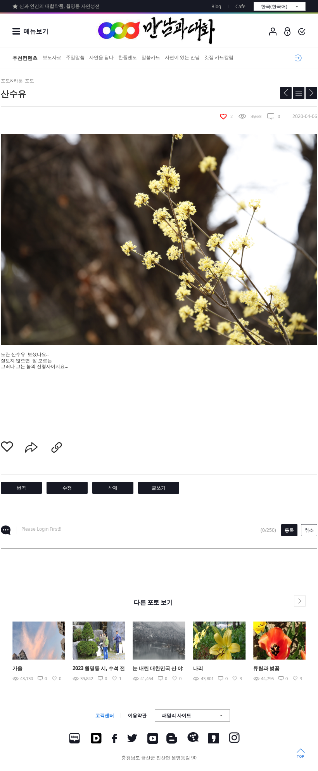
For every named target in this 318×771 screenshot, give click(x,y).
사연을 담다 (101, 57)
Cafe (240, 6)
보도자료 (52, 57)
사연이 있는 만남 (182, 57)
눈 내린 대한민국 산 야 (158, 668)
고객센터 (104, 715)
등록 (289, 530)
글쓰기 (159, 487)
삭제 (113, 487)
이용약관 (137, 715)
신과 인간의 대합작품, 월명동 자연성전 (59, 6)
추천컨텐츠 (25, 57)
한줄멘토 (127, 57)
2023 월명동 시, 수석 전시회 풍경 (99, 669)
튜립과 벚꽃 (266, 668)
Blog (216, 6)
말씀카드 (151, 57)
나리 (198, 668)
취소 (309, 530)
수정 (67, 487)
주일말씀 (75, 57)
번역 (21, 487)
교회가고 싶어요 (297, 57)
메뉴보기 (36, 31)
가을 (17, 668)
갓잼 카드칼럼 (218, 57)
